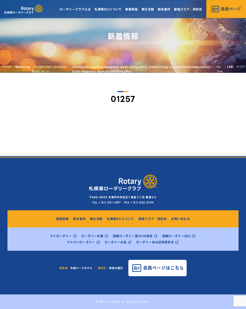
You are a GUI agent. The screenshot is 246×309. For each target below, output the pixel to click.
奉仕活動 (147, 9)
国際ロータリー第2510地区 (133, 236)
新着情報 (131, 9)
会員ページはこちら (163, 267)
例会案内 (164, 9)
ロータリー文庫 (92, 236)
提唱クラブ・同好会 (188, 9)
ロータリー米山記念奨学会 (155, 242)
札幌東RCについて (108, 9)
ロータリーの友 (116, 242)
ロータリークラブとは (75, 9)
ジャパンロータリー (81, 242)
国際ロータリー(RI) (176, 236)
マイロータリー (61, 236)
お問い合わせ (180, 219)
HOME (6, 67)
